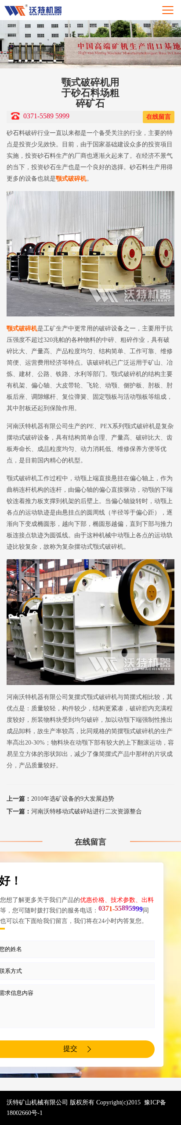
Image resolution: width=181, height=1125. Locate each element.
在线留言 (158, 117)
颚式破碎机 (71, 178)
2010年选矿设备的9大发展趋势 (60, 798)
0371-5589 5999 (46, 116)
